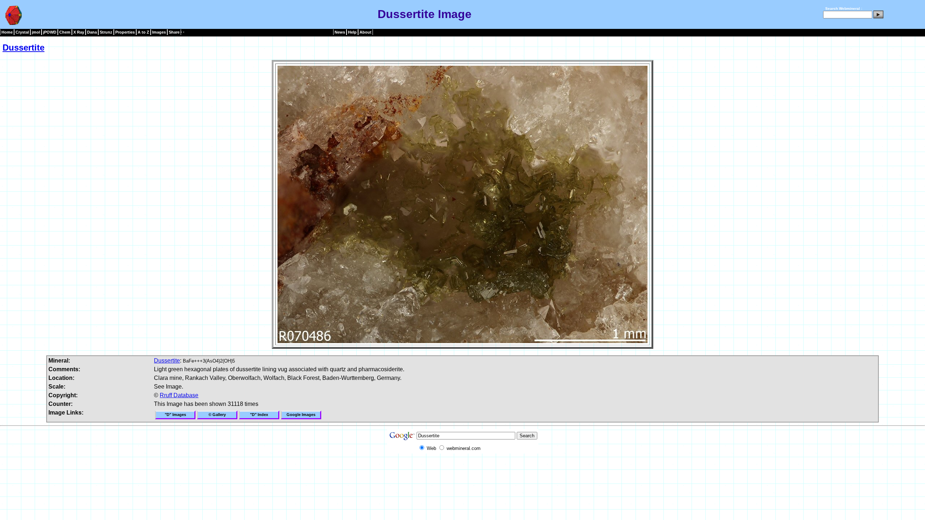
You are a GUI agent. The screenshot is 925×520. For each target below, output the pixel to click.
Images (159, 32)
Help (352, 32)
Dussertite (23, 47)
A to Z (143, 32)
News (340, 32)
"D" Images (175, 414)
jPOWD (49, 32)
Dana (92, 32)
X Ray (78, 32)
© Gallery (217, 414)
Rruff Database (179, 395)
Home (7, 32)
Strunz (106, 32)
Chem (64, 32)
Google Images (301, 414)
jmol (36, 32)
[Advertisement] (462, 470)
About (365, 32)
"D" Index (259, 414)
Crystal (22, 32)
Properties (125, 32)
